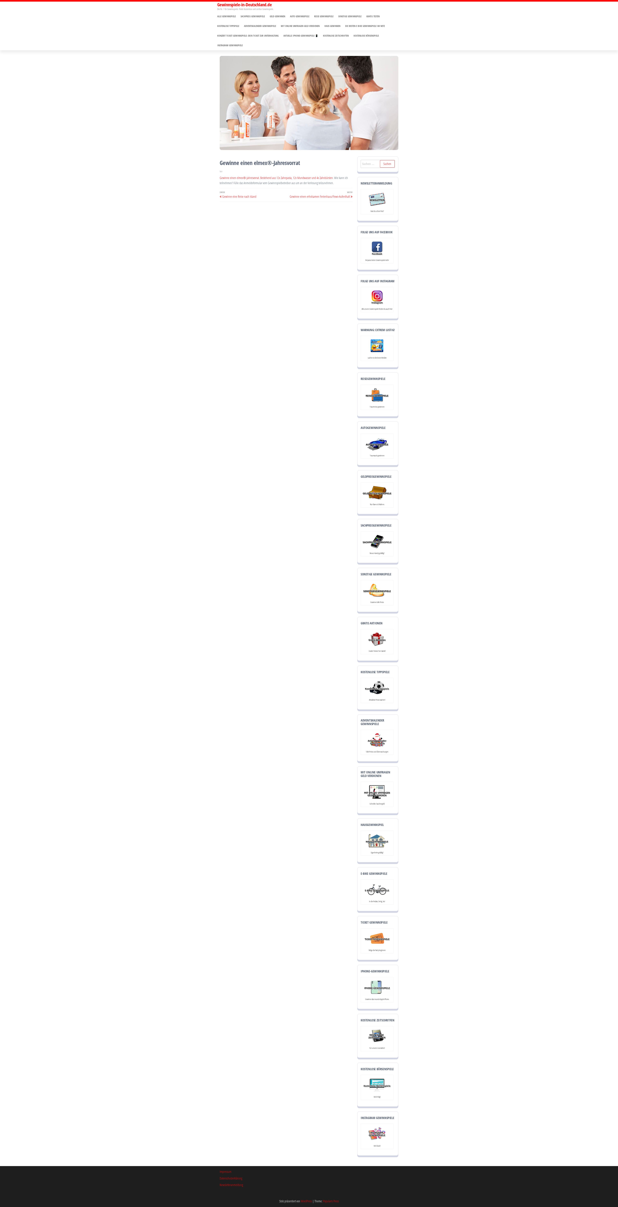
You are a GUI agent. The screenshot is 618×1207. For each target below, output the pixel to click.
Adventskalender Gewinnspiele (260, 26)
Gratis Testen (373, 16)
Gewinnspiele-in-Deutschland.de (244, 4)
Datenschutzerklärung (231, 1178)
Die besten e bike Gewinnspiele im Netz (365, 26)
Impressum (225, 1171)
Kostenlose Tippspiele (228, 26)
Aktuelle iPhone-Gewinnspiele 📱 (300, 35)
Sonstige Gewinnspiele (349, 16)
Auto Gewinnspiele (299, 16)
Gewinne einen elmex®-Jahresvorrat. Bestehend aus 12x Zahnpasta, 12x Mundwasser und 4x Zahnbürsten (276, 178)
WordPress (306, 1201)
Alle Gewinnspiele (226, 16)
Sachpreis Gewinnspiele (253, 16)
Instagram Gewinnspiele (230, 45)
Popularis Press (331, 1201)
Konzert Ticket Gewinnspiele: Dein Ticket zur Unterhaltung (248, 35)
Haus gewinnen (332, 26)
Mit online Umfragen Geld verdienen (300, 26)
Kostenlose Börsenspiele (366, 35)
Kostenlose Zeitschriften (336, 35)
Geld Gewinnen (277, 16)
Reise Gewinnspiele (323, 16)
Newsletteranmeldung (231, 1185)
